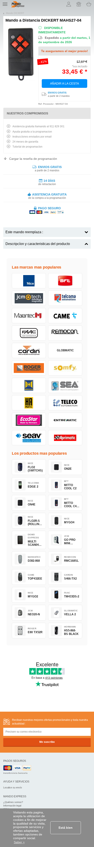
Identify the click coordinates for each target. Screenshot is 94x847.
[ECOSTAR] (29, 420)
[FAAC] (29, 333)
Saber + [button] (19, 842)
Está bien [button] (66, 827)
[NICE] (29, 280)
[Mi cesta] (89, 4)
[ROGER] (29, 368)
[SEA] (65, 385)
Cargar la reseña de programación (33, 158)
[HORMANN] (29, 385)
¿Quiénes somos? (13, 802)
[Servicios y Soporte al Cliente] (79, 4)
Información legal (12, 805)
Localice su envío (12, 787)
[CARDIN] (29, 350)
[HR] (29, 402)
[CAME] (65, 315)
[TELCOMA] (65, 298)
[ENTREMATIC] (65, 420)
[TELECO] (65, 402)
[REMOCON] (65, 333)
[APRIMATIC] (65, 437)
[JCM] (29, 298)
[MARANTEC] (29, 315)
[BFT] (65, 280)
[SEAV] (29, 437)
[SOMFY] (65, 368)
